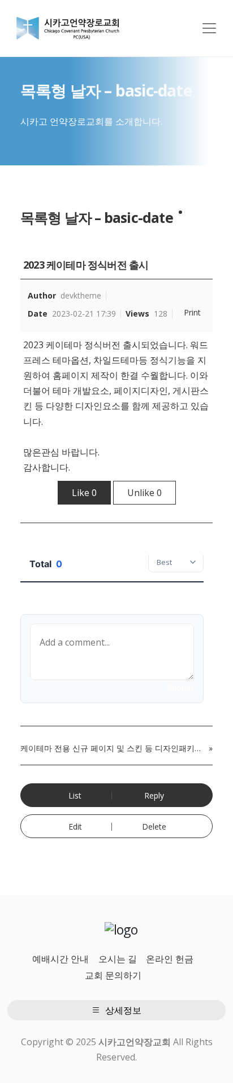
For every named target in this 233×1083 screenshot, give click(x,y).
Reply (154, 796)
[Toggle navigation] (209, 28)
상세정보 (122, 1010)
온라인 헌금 (169, 959)
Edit (75, 827)
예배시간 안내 (60, 959)
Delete (154, 827)
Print (192, 312)
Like (84, 492)
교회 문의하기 (113, 975)
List (74, 796)
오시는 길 (117, 959)
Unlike (144, 492)
